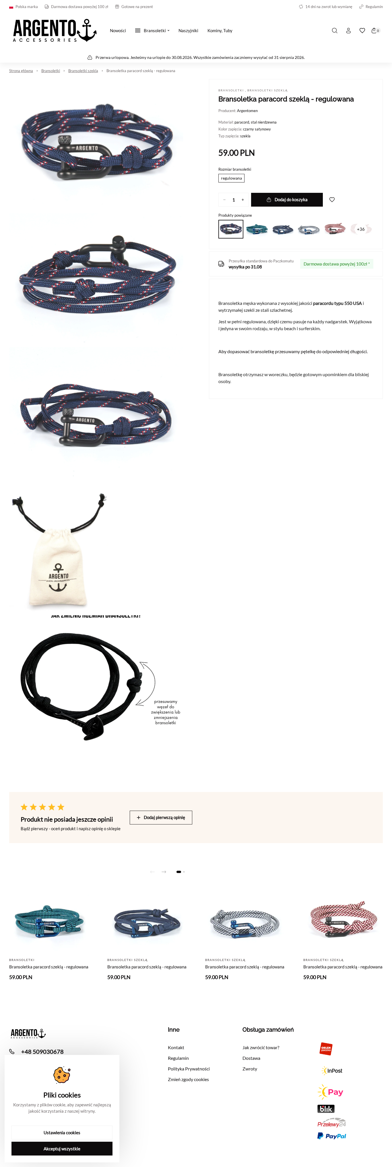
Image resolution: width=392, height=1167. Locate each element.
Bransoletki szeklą (83, 70)
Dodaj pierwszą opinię (164, 817)
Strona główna (21, 70)
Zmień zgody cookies (188, 1079)
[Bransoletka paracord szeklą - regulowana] (230, 229)
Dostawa (251, 1058)
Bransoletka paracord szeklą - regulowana (140, 70)
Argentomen (247, 110)
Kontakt (176, 1047)
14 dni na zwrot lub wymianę (328, 6)
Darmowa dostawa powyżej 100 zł (79, 6)
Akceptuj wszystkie (62, 1148)
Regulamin (374, 6)
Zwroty (249, 1068)
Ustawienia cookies (62, 1132)
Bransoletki (50, 70)
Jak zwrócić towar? (260, 1047)
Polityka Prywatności (189, 1068)
